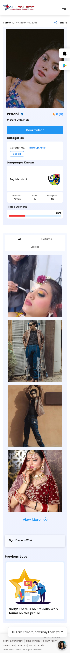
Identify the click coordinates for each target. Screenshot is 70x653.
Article (41, 645)
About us (22, 645)
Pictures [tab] (46, 239)
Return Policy (50, 640)
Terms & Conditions (13, 640)
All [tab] (20, 239)
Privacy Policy (33, 640)
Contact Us (9, 645)
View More (32, 519)
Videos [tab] (35, 247)
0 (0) (59, 114)
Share (63, 22)
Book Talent (35, 130)
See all (17, 153)
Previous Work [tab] (24, 540)
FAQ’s (32, 645)
